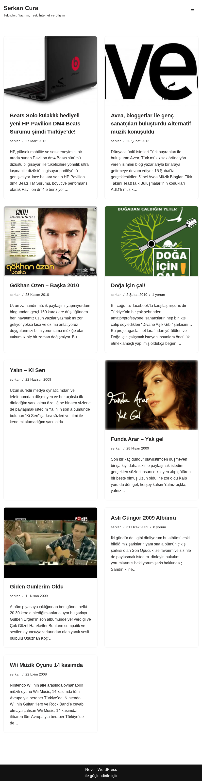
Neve (90, 769)
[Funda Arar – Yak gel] (151, 395)
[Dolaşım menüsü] (192, 11)
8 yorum (159, 527)
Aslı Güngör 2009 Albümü (143, 518)
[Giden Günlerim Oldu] (50, 543)
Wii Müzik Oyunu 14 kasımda (46, 665)
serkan (15, 141)
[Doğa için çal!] (151, 241)
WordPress (107, 769)
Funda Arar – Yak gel (137, 439)
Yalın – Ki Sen (27, 370)
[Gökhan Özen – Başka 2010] (50, 241)
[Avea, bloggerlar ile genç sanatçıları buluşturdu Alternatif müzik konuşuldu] (151, 71)
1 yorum (158, 295)
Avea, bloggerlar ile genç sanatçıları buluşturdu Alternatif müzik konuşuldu (151, 123)
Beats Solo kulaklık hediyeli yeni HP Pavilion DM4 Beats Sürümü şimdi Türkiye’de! (45, 123)
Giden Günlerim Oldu (37, 587)
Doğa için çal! (128, 285)
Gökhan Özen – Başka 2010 (44, 285)
